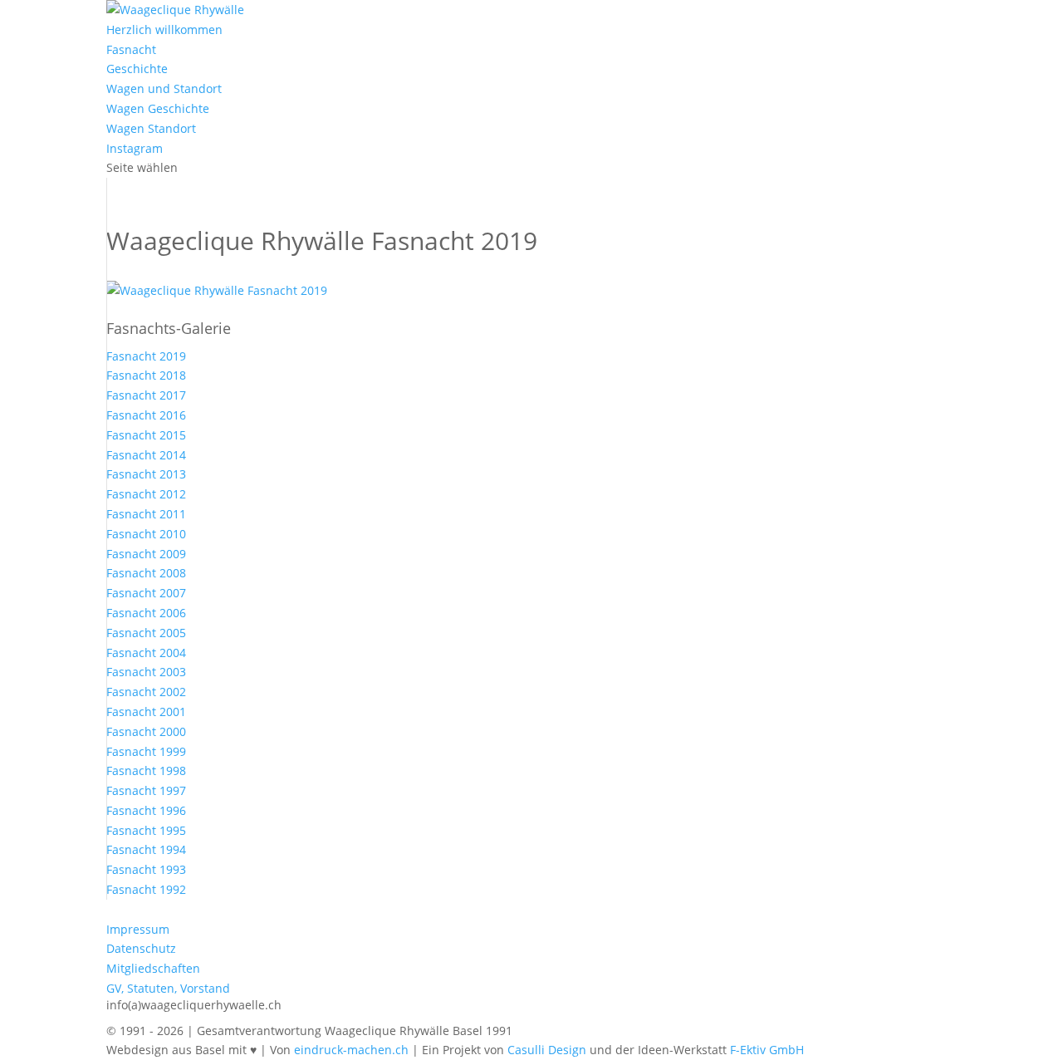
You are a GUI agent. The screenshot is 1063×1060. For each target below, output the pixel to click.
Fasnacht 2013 (146, 474)
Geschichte (137, 68)
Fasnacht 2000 (146, 731)
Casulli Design (546, 1050)
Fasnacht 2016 (146, 415)
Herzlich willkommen (164, 29)
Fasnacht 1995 (146, 830)
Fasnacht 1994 (146, 849)
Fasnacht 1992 (146, 889)
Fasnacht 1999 (146, 751)
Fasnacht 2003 (146, 672)
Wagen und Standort (164, 88)
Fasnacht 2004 (146, 652)
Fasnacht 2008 (146, 573)
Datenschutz (141, 948)
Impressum (137, 929)
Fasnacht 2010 (146, 534)
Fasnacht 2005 (146, 632)
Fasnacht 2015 (146, 435)
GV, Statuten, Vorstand (168, 988)
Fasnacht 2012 (146, 494)
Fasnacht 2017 (146, 395)
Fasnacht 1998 (146, 770)
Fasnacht (131, 49)
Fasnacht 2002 (146, 691)
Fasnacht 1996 (146, 810)
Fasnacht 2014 (146, 455)
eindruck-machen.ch (351, 1050)
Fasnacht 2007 (146, 593)
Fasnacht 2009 (146, 554)
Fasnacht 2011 (146, 514)
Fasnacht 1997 (146, 790)
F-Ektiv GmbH (767, 1050)
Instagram (134, 148)
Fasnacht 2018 (146, 375)
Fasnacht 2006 (146, 613)
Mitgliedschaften (153, 968)
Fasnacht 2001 (146, 711)
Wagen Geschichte (157, 108)
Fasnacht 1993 (146, 869)
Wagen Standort (151, 128)
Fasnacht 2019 (146, 356)
